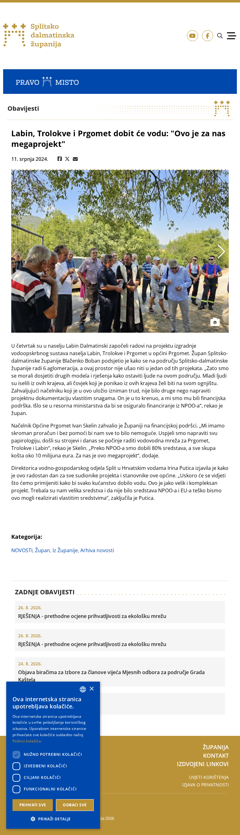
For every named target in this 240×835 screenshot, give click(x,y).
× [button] (91, 689)
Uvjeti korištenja (209, 777)
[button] (53, 819)
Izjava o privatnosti (205, 785)
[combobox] (83, 689)
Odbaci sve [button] (75, 805)
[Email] (75, 159)
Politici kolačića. (27, 741)
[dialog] (53, 755)
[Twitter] (67, 159)
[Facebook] (60, 159)
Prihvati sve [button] (32, 805)
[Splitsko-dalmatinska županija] (38, 36)
